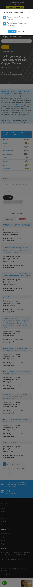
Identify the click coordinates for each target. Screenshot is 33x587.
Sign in (11, 31)
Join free (20, 31)
